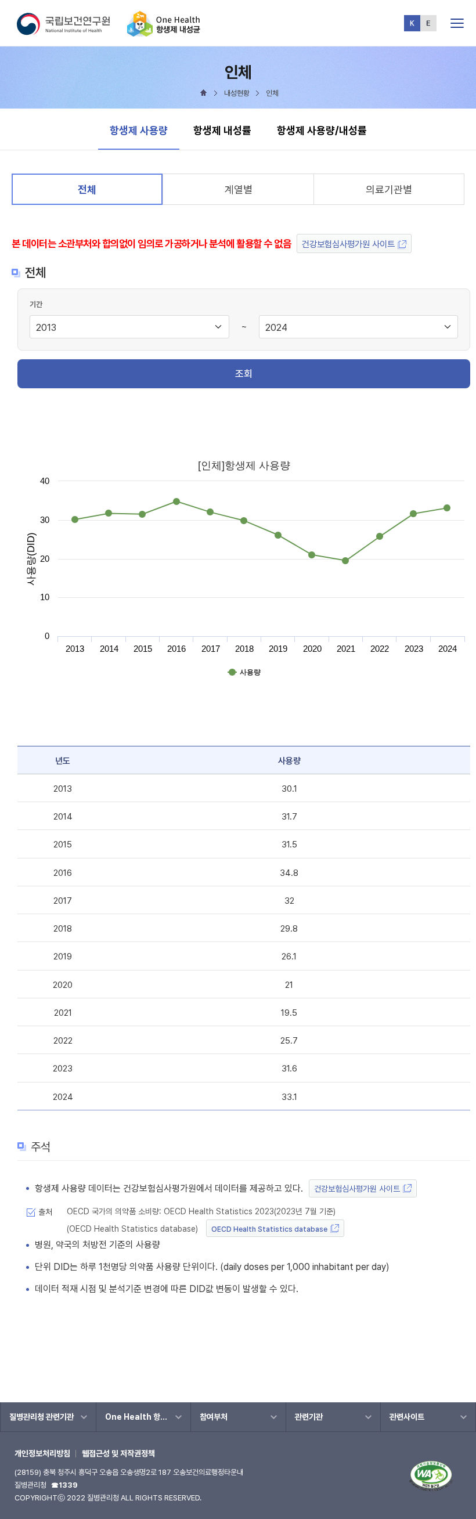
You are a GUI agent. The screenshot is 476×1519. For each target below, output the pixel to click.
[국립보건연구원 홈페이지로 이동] (71, 31)
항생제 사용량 (138, 130)
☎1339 (64, 1485)
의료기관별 (389, 189)
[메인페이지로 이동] (163, 31)
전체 (91, 193)
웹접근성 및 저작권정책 (118, 1453)
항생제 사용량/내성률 (322, 130)
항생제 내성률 (222, 130)
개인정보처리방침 (42, 1453)
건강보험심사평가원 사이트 (348, 244)
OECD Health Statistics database (269, 1229)
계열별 (239, 189)
